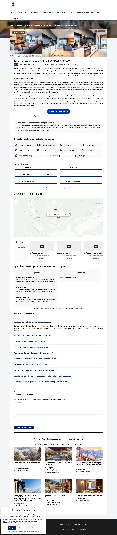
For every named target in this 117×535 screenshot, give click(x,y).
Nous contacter (83, 529)
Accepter (12, 528)
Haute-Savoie (56, 25)
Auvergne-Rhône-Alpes (45, 25)
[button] (35, 510)
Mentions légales (35, 532)
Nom (28, 417)
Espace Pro (99, 12)
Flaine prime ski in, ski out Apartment (27, 463)
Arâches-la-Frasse (73, 25)
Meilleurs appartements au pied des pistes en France (24, 25)
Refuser (20, 528)
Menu (17, 18)
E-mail (58, 417)
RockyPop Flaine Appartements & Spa (89, 495)
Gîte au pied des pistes (85, 12)
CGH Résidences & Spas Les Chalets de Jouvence (58, 464)
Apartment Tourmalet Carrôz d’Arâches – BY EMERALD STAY (55, 496)
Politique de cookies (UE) (67, 529)
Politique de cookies (12, 532)
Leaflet (86, 236)
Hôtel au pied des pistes (19, 12)
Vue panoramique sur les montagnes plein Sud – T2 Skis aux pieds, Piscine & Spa (89, 464)
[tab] (58, 322)
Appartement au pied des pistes (42, 12)
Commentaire (58, 403)
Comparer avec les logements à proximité (58, 188)
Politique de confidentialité (24, 532)
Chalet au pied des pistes (65, 12)
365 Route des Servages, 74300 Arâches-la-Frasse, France (58, 65)
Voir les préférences (31, 528)
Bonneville (64, 25)
